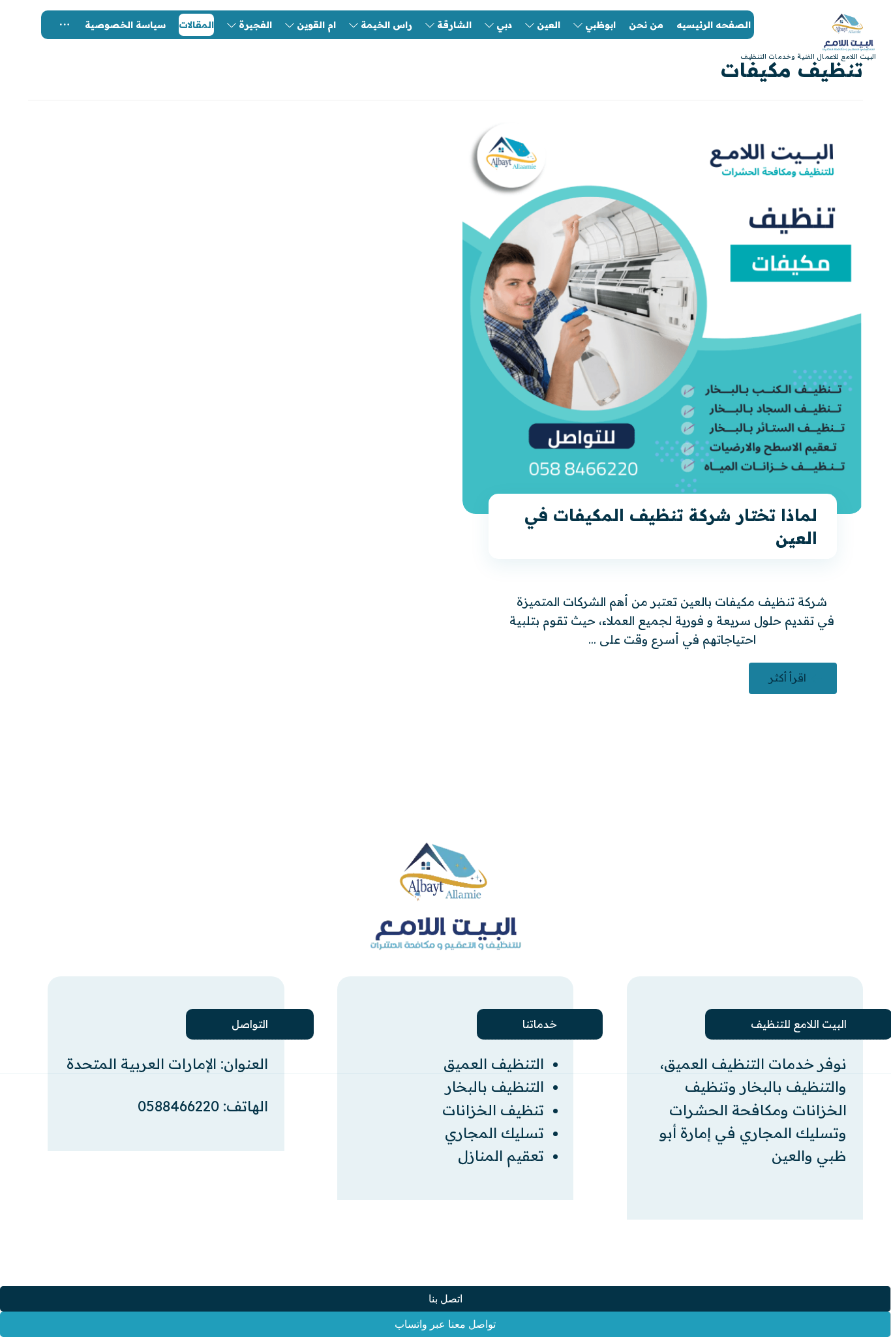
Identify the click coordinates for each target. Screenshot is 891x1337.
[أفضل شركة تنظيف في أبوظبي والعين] (445, 896)
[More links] (64, 25)
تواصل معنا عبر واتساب (445, 1324)
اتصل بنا (445, 1298)
